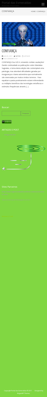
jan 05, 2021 (8, 56)
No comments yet (11, 59)
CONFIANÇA (9, 51)
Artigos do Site (10, 135)
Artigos (27, 56)
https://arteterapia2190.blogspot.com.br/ (16, 200)
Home (33, 11)
